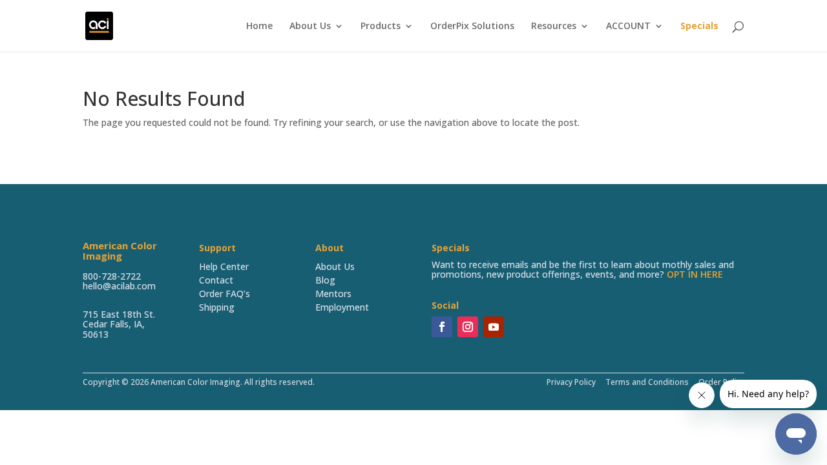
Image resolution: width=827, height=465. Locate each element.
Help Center (224, 266)
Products (381, 26)
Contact (216, 280)
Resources (553, 26)
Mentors (333, 293)
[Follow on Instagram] (467, 326)
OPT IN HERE (695, 274)
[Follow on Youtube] (493, 326)
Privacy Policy (571, 382)
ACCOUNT (628, 26)
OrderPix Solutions (472, 26)
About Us (310, 26)
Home (259, 26)
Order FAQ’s (224, 293)
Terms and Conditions (647, 382)
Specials (699, 26)
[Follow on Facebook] (442, 326)
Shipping (217, 307)
